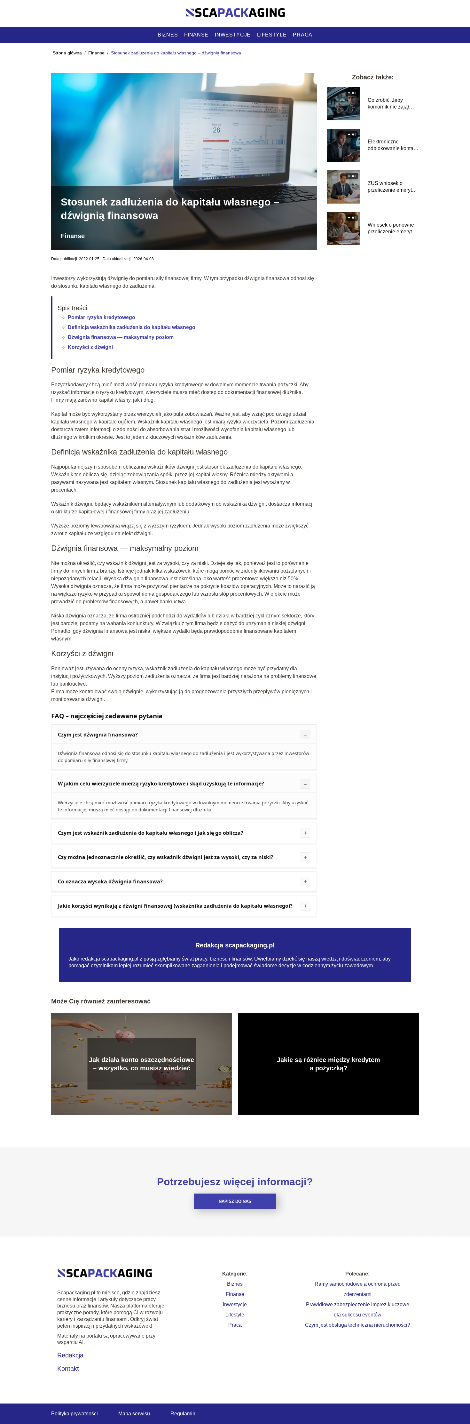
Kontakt (68, 1368)
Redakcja (70, 1355)
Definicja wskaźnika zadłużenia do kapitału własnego (131, 327)
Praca (302, 34)
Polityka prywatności (74, 1413)
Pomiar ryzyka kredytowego (101, 317)
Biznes (168, 34)
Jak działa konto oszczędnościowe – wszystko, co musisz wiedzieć (141, 1064)
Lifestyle (271, 34)
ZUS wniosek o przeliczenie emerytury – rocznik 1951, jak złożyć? (393, 187)
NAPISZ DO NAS (235, 1201)
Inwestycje (233, 34)
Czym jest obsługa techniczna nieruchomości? (357, 1325)
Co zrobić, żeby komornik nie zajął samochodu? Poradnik (393, 103)
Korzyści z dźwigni (90, 347)
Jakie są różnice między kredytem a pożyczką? (328, 1064)
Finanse (196, 34)
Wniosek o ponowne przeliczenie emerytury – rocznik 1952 (393, 228)
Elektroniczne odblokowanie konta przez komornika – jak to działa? (392, 145)
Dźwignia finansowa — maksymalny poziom (121, 337)
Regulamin (182, 1413)
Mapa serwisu (134, 1413)
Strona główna (68, 52)
